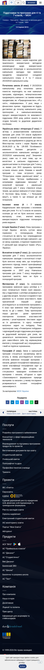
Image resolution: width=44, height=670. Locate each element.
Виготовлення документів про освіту (19, 450)
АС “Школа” (7, 570)
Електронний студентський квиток (18, 518)
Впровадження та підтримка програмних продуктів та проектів (21, 445)
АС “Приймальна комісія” (14, 548)
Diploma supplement (11, 514)
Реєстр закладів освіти (13, 510)
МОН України (23, 391)
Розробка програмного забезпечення (19, 432)
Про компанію (9, 594)
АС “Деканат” (8, 553)
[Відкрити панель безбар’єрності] (11, 2)
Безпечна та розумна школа (15, 574)
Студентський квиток (12, 455)
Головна (6, 20)
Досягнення (7, 603)
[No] (40, 662)
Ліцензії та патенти (11, 607)
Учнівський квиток (11, 459)
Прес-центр (14, 20)
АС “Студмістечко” (10, 557)
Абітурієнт (7, 531)
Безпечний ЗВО (9, 566)
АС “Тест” (6, 579)
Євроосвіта (7, 492)
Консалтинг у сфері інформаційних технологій (18, 438)
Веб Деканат (8, 561)
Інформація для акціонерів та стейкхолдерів (16, 617)
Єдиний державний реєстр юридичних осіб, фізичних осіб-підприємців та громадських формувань (20, 503)
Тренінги (6, 472)
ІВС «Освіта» (8, 487)
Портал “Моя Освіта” (11, 527)
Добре (22, 666)
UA (18, 3)
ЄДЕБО (5, 496)
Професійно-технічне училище (16, 468)
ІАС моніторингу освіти (12, 523)
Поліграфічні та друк (12, 463)
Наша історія (8, 598)
